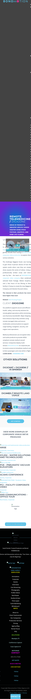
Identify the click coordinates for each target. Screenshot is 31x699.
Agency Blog (15, 626)
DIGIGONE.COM (18, 353)
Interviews (10, 450)
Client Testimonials (15, 615)
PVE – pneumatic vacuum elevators (15, 466)
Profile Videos (15, 593)
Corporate (3, 450)
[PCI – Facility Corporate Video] (15, 482)
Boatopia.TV (15, 638)
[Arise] (15, 445)
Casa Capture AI (15, 646)
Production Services (15, 621)
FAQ (15, 631)
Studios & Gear (15, 598)
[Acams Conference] (6, 472)
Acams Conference (11, 474)
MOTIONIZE (15, 651)
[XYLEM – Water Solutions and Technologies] (10, 453)
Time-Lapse (15, 601)
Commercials (11, 460)
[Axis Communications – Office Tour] (4, 492)
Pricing (15, 623)
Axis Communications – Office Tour (14, 495)
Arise (3, 447)
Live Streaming (15, 587)
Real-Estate (3, 500)
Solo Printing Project (15, 300)
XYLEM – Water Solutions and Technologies (15, 456)
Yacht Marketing (15, 603)
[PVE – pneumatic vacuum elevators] (5, 463)
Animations (15, 576)
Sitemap (25, 693)
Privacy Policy (13, 693)
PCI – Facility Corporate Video (14, 486)
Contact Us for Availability (15, 524)
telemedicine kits (13, 345)
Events (2, 478)
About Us (15, 612)
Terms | (20, 693)
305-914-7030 (15, 657)
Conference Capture (15, 642)
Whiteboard (15, 606)
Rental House (15, 629)
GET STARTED (15, 421)
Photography (15, 590)
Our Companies (15, 618)
